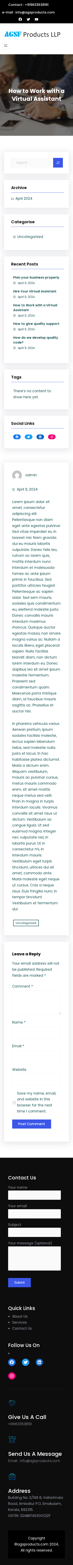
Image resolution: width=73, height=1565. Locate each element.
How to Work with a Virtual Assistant (35, 307)
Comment (22, 986)
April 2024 (23, 198)
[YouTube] (36, 19)
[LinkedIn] (40, 436)
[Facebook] (20, 19)
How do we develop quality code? (35, 340)
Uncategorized (30, 236)
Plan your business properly (36, 277)
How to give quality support (36, 323)
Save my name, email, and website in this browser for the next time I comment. (36, 1102)
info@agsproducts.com (40, 1460)
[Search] (58, 163)
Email (18, 1046)
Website (19, 1069)
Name (19, 1022)
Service (18, 1322)
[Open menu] (5, 45)
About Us (20, 1316)
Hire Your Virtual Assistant (34, 291)
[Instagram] (52, 436)
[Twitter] (28, 19)
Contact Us (22, 1328)
